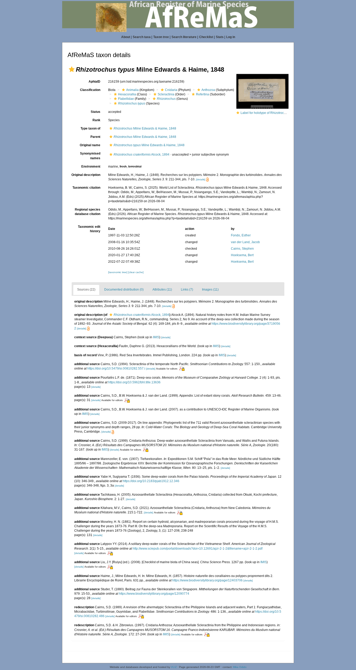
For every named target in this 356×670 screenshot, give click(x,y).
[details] (200, 179)
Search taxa (142, 37)
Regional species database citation (87, 212)
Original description (85, 175)
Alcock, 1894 (141, 154)
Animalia (132, 90)
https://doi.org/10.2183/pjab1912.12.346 (151, 481)
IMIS (156, 337)
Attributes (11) (162, 289)
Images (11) (210, 289)
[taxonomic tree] (118, 272)
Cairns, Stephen (242, 248)
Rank (96, 120)
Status (95, 112)
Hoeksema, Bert (242, 255)
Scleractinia (166, 94)
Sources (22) (86, 289)
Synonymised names (90, 156)
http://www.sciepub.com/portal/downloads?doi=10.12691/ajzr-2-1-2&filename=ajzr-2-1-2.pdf (197, 548)
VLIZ (174, 667)
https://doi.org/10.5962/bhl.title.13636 (134, 382)
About (125, 37)
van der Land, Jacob (245, 242)
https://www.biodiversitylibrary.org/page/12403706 (207, 580)
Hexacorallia (127, 94)
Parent (95, 137)
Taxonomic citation (86, 187)
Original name (90, 145)
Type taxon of (90, 128)
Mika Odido (240, 667)
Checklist (206, 37)
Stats (220, 37)
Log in (230, 37)
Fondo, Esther (241, 235)
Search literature (184, 37)
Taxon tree (161, 37)
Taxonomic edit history (89, 229)
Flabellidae (126, 99)
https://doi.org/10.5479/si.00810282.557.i (116, 368)
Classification (90, 90)
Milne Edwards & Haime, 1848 (145, 128)
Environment (90, 166)
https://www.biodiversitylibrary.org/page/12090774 (154, 593)
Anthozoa (208, 90)
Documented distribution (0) (124, 289)
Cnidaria (171, 90)
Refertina (202, 94)
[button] (71, 69)
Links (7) (187, 289)
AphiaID (94, 81)
